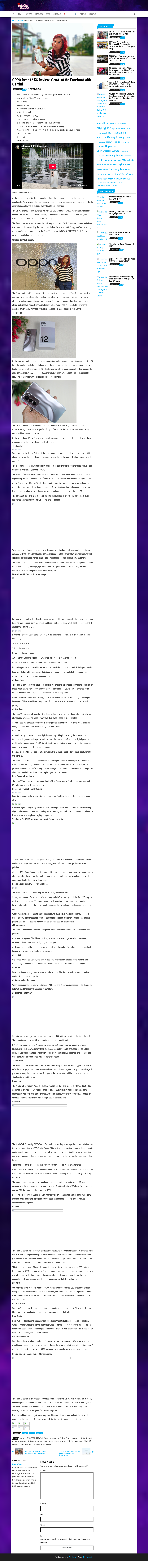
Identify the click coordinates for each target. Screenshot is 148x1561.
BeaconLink (39, 1442)
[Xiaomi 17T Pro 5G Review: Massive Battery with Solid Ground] (102, 35)
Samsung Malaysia (119, 169)
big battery (112, 123)
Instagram (76, 14)
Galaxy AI (112, 137)
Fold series (101, 137)
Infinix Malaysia (108, 160)
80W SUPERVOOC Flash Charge (37, 1438)
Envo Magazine (88, 1557)
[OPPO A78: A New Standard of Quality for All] (102, 236)
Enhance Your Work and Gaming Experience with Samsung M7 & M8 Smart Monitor (122, 279)
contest (99, 133)
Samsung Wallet (101, 174)
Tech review (108, 178)
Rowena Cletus (35, 89)
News (20, 14)
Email (43, 1515)
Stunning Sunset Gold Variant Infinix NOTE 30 (120, 198)
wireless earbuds (111, 186)
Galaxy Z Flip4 (124, 151)
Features (39, 14)
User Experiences (101, 182)
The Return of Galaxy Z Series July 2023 (122, 245)
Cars (48, 14)
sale (104, 164)
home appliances (114, 155)
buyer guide (48, 1441)
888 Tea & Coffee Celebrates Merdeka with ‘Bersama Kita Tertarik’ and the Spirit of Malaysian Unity (122, 45)
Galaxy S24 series (113, 142)
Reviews (29, 14)
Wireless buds (101, 186)
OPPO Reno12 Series (43, 1445)
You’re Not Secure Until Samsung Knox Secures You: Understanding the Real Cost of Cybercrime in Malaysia (122, 97)
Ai (107, 123)
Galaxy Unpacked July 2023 (108, 151)
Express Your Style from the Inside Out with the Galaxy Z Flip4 (122, 260)
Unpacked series (122, 178)
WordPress (72, 1557)
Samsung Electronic (121, 164)
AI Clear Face (64, 1438)
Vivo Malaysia (111, 182)
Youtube (65, 14)
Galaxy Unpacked (106, 146)
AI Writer (31, 1441)
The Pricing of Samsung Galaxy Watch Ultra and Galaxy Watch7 (35, 1452)
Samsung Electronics (102, 169)
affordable (101, 123)
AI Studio (23, 1442)
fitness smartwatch (115, 133)
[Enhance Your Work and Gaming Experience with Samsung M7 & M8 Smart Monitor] (102, 286)
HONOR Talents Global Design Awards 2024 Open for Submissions (69, 1453)
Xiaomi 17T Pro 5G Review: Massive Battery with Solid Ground (122, 33)
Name (43, 1504)
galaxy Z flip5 (100, 156)
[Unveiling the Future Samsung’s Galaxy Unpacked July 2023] (102, 220)
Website (43, 1525)
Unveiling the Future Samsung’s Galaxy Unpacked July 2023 (121, 212)
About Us (92, 14)
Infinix (98, 160)
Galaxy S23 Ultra (101, 142)
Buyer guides (116, 128)
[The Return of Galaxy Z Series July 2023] (102, 249)
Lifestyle (57, 14)
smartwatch (121, 174)
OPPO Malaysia (128, 160)
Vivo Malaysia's (121, 182)
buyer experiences (121, 123)
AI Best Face (54, 1438)
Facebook (70, 14)
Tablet (131, 174)
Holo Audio (79, 1442)
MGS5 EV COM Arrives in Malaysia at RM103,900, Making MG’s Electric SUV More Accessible (122, 58)
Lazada (119, 160)
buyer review (58, 1442)
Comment (44, 1470)
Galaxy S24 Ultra (125, 142)
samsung (109, 165)
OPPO (31, 1433)
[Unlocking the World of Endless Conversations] (14, 14)
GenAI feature (69, 1441)
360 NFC (22, 1438)
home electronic (128, 156)
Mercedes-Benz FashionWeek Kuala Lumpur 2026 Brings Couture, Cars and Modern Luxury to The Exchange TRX (122, 71)
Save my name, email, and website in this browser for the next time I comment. (65, 1540)
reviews (99, 165)
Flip (124, 133)
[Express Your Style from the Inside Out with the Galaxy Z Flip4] (102, 265)
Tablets (99, 179)
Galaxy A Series (125, 138)
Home (14, 20)
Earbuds (104, 133)
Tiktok (83, 14)
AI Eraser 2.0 (74, 1438)
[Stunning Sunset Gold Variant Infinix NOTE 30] (102, 202)
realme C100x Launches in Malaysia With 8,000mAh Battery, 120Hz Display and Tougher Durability (122, 84)
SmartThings (110, 174)
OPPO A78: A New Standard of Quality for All (120, 233)
